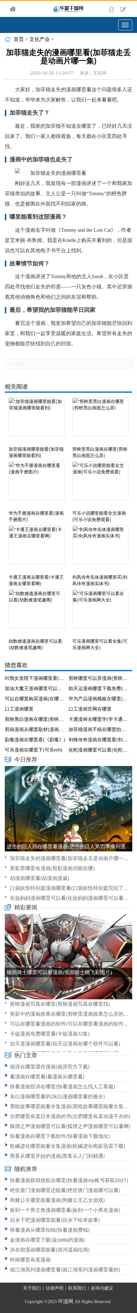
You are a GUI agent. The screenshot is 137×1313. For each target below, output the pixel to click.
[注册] (123, 9)
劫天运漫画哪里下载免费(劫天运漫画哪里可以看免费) (99, 688)
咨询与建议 (102, 1288)
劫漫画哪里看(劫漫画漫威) (39, 878)
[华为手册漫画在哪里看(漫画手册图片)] (37, 484)
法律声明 (54, 1288)
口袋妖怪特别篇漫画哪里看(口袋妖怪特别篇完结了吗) (70, 888)
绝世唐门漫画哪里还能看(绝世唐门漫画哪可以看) (65, 1190)
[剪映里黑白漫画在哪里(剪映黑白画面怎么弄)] (100, 420)
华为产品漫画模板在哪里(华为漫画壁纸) (99, 698)
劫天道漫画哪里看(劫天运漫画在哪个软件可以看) (65, 1043)
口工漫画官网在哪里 (90, 708)
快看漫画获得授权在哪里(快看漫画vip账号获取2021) (69, 1180)
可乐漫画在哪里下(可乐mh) (33, 749)
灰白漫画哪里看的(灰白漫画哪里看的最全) (57, 1096)
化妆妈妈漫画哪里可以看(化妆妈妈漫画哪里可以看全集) (72, 898)
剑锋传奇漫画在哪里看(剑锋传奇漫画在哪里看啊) (99, 739)
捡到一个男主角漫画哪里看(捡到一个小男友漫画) (65, 1209)
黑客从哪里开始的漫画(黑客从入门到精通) (57, 1155)
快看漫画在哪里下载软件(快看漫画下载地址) (60, 1136)
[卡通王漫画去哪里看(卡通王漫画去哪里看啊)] (37, 548)
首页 (19, 39)
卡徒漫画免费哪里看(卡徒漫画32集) (50, 1033)
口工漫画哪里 (19, 708)
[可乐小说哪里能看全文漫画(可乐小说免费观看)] (100, 484)
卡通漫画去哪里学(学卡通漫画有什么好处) (99, 718)
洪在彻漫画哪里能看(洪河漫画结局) (50, 1249)
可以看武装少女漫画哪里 (38, 994)
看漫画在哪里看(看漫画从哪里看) (47, 1076)
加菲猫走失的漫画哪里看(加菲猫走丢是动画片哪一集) (70, 858)
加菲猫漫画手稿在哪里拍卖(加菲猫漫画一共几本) (99, 729)
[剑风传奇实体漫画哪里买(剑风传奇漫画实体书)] (100, 548)
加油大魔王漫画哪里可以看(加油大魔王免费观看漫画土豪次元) (35, 688)
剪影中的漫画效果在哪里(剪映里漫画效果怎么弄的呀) (70, 1014)
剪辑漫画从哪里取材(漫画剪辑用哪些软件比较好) (35, 729)
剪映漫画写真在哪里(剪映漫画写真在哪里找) (60, 1004)
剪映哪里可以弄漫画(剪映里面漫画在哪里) (99, 677)
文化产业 (39, 39)
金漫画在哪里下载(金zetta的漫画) (47, 1239)
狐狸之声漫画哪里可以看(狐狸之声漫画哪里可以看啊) (70, 1126)
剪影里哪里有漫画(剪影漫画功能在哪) (52, 868)
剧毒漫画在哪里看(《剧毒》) (35, 739)
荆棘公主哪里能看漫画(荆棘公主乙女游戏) (57, 1200)
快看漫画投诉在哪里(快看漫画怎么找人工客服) (62, 1086)
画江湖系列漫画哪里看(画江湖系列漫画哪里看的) (65, 1269)
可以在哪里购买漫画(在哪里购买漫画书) (35, 698)
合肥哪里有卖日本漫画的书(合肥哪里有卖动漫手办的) (70, 1116)
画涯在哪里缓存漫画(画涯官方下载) (50, 1066)
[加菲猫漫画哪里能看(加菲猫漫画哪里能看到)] (37, 420)
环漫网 (65, 1301)
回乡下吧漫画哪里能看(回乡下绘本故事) (55, 1219)
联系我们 (77, 1288)
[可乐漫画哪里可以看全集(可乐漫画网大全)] (100, 612)
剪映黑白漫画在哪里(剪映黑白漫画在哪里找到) (35, 718)
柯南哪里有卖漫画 (30, 1259)
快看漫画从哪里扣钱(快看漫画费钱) (50, 1229)
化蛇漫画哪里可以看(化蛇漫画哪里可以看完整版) (99, 749)
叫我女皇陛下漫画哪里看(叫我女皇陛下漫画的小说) (35, 677)
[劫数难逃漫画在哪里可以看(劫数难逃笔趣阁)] (37, 612)
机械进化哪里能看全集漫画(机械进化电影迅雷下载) (67, 1145)
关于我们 (32, 1288)
